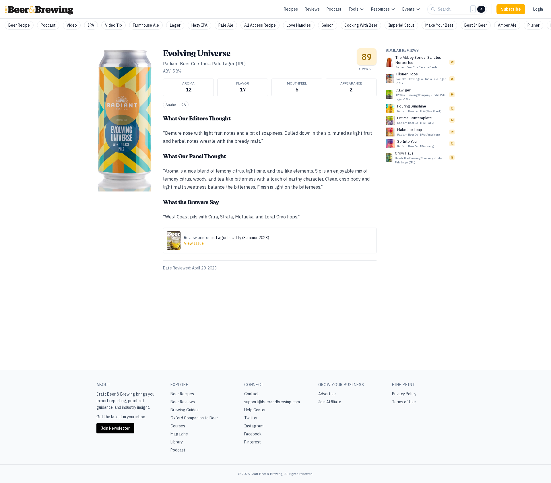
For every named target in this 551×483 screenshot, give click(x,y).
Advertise (327, 393)
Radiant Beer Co (180, 64)
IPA (91, 25)
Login (538, 9)
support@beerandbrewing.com (272, 401)
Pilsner (533, 25)
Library (176, 442)
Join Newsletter (115, 428)
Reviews (312, 9)
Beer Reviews (182, 401)
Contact (251, 393)
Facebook (252, 434)
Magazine (179, 434)
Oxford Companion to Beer (194, 418)
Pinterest (252, 442)
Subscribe (511, 9)
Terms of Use (404, 401)
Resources (380, 9)
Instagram (253, 426)
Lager (175, 25)
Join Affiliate (329, 401)
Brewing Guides (184, 409)
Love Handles (299, 25)
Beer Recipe (19, 25)
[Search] (481, 9)
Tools (353, 9)
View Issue (194, 243)
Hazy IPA (199, 25)
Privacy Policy (404, 393)
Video (72, 25)
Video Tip (113, 25)
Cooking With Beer (360, 25)
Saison (327, 25)
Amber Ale (507, 25)
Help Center (255, 409)
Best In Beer (475, 25)
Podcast (334, 9)
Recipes (291, 9)
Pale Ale (225, 25)
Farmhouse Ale (146, 25)
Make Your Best (439, 25)
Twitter (251, 418)
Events (408, 9)
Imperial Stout (401, 25)
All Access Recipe (260, 25)
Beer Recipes (182, 393)
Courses (177, 426)
